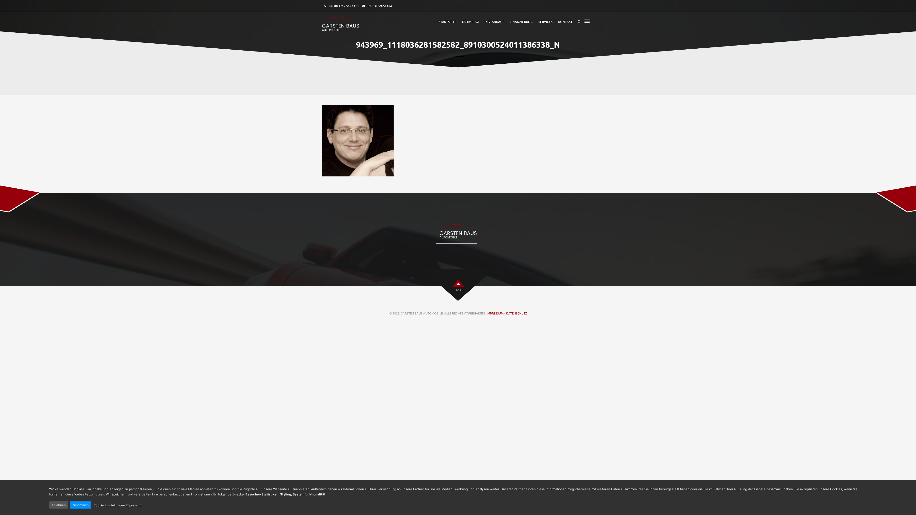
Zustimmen (80, 505)
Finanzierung (521, 22)
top (458, 290)
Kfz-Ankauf (494, 22)
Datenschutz (516, 313)
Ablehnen (59, 505)
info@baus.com (380, 6)
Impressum (495, 313)
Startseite (447, 22)
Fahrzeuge (471, 22)
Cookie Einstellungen (109, 505)
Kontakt (565, 22)
